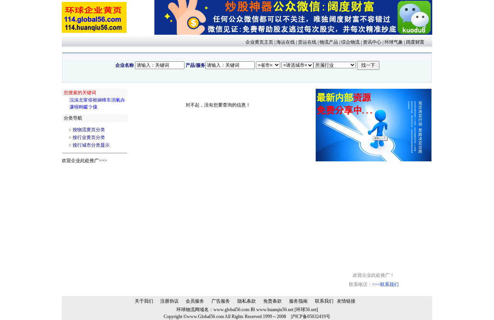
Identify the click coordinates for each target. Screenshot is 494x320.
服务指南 (298, 301)
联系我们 (324, 301)
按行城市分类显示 (91, 145)
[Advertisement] (373, 209)
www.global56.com (231, 309)
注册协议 (169, 301)
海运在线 (285, 42)
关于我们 (144, 301)
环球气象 (393, 42)
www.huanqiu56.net (274, 309)
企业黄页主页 (259, 42)
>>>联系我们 (385, 284)
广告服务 (220, 301)
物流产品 (329, 42)
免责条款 (272, 301)
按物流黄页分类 (89, 129)
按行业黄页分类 (89, 137)
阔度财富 (415, 42)
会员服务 (195, 301)
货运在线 (307, 42)
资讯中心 (372, 42)
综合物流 (350, 42)
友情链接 (346, 301)
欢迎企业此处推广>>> (84, 160)
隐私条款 (246, 301)
